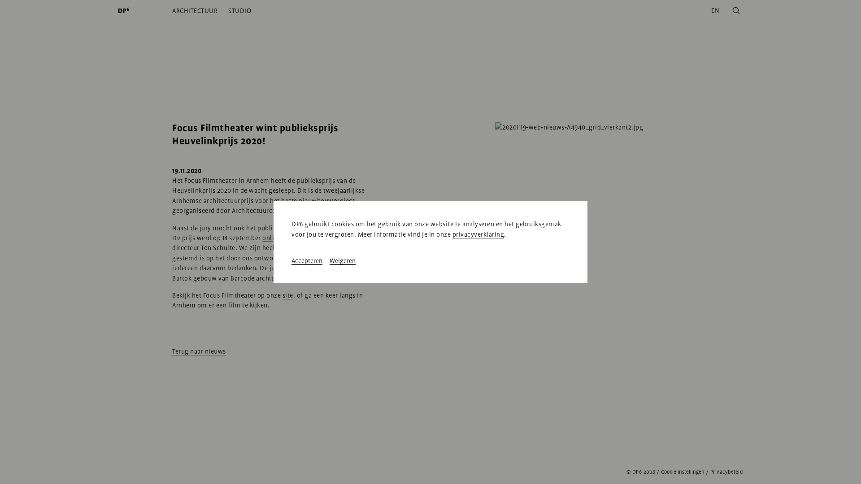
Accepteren (306, 260)
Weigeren (343, 260)
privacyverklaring (478, 234)
